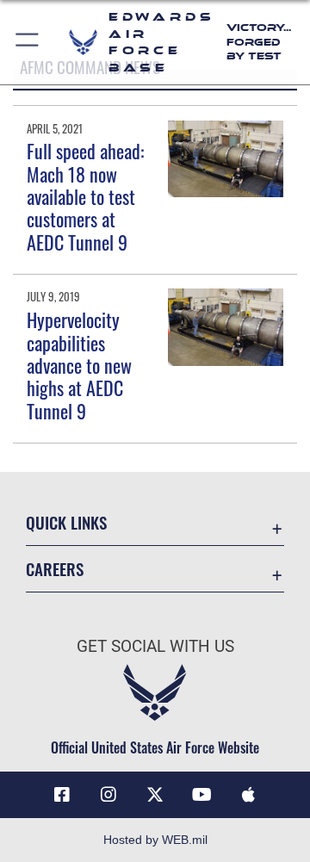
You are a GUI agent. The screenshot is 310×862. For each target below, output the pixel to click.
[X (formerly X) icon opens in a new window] (155, 795)
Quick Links (66, 522)
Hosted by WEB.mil (155, 839)
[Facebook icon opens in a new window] (62, 795)
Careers (55, 568)
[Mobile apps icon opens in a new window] (248, 795)
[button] (28, 42)
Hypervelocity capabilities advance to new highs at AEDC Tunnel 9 (79, 365)
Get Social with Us (155, 646)
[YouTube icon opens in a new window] (201, 795)
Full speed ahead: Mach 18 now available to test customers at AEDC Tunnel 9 (85, 196)
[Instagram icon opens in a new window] (108, 795)
